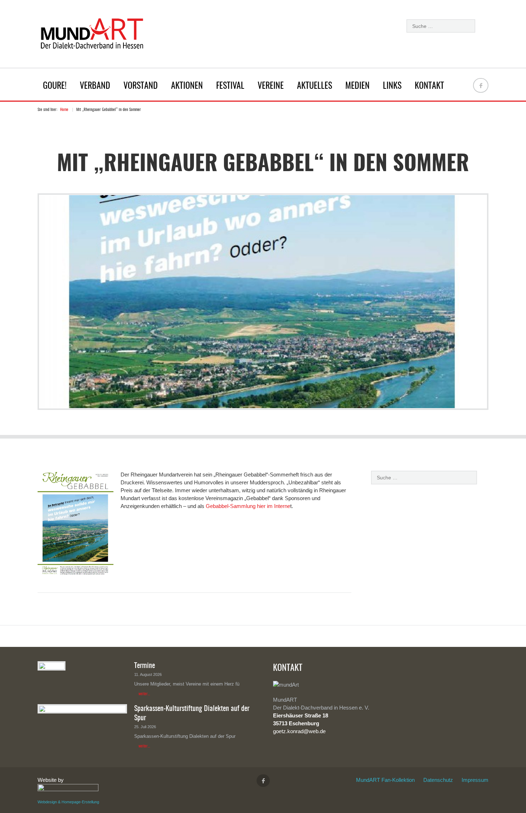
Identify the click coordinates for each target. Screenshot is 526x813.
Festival (230, 86)
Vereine (271, 86)
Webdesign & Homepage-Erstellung (68, 802)
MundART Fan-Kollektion (385, 780)
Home (64, 110)
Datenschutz (438, 780)
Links (392, 86)
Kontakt (429, 86)
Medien (357, 86)
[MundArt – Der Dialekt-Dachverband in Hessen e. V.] (91, 36)
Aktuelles (314, 86)
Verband (95, 86)
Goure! (55, 86)
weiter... (144, 694)
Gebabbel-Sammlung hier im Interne (248, 506)
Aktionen (187, 86)
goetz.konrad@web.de (299, 731)
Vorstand (140, 86)
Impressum (475, 780)
